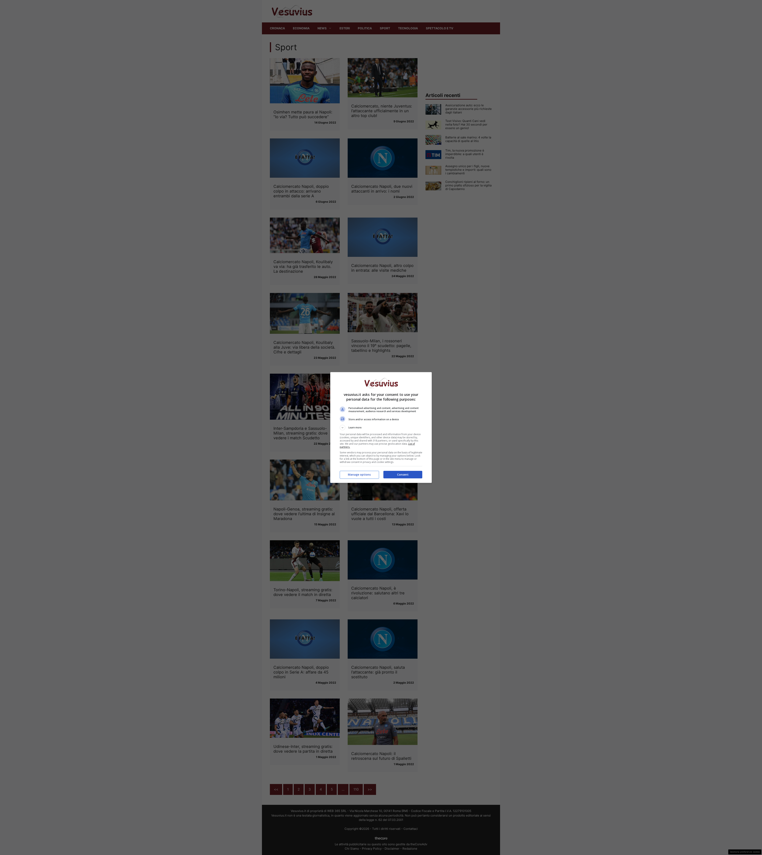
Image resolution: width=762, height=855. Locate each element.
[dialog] (381, 427)
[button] (381, 427)
